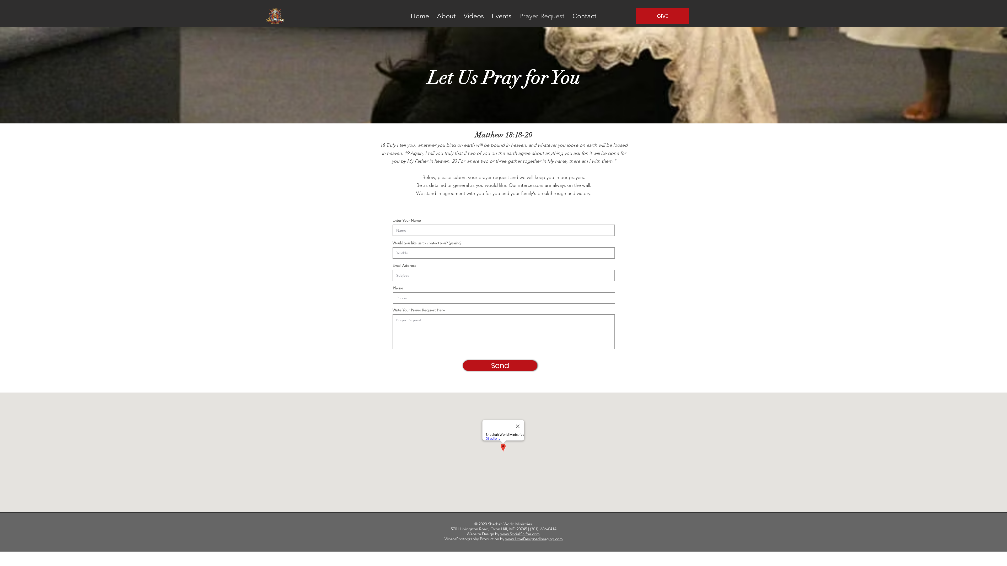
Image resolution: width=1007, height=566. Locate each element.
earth (511, 153)
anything (554, 153)
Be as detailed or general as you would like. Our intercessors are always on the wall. (503, 185)
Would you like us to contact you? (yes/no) (427, 243)
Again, (417, 153)
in (431, 161)
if (465, 153)
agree (524, 153)
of (479, 153)
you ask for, (576, 153)
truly (448, 153)
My (410, 161)
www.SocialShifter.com (520, 533)
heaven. (442, 161)
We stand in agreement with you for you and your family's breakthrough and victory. (504, 193)
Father (421, 161)
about (538, 153)
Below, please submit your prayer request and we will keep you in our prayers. (503, 177)
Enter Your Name (407, 220)
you (439, 153)
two (471, 153)
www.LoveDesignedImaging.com (534, 538)
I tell (429, 153)
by (403, 161)
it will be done (604, 153)
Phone (398, 288)
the (501, 153)
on (494, 153)
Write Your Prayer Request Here (419, 310)
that (458, 153)
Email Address (404, 265)
